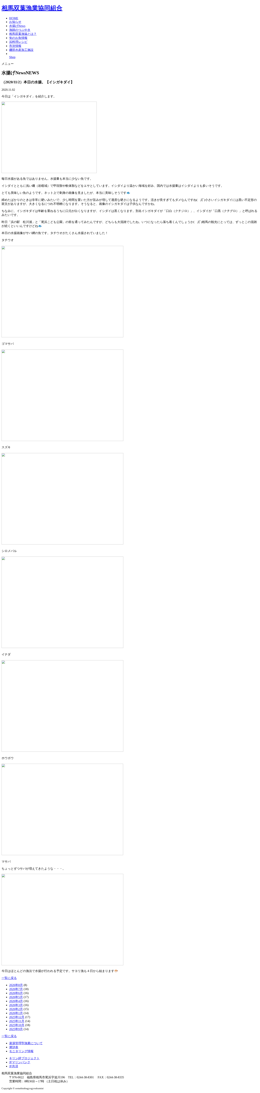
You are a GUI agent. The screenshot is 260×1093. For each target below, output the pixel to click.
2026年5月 (16, 997)
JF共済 (13, 1066)
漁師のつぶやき (19, 29)
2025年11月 (16, 1021)
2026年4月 (16, 1001)
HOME (13, 18)
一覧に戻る (9, 978)
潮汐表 (13, 1047)
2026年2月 (16, 1009)
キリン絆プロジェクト (24, 1058)
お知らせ (15, 21)
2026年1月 (16, 1013)
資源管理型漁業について (26, 1043)
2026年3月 (16, 1005)
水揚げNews (17, 25)
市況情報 (15, 45)
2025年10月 (16, 1025)
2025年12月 (16, 1017)
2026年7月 (16, 989)
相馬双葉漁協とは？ (23, 33)
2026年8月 (16, 985)
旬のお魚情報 (18, 37)
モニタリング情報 (21, 1051)
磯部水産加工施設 (21, 49)
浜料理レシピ (18, 41)
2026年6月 (16, 993)
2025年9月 (16, 1029)
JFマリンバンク (19, 1062)
